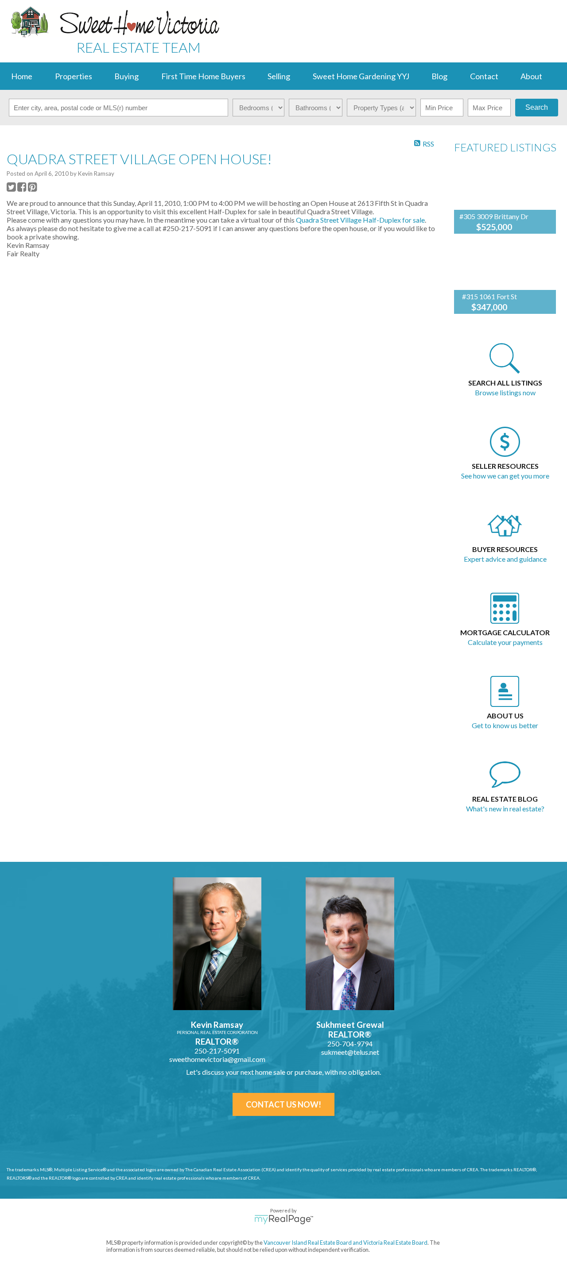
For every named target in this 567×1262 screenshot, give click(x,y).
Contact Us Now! (283, 1104)
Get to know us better (505, 725)
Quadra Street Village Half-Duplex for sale (360, 220)
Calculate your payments (505, 642)
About (531, 76)
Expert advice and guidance (505, 559)
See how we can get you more (505, 475)
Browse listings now (505, 392)
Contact (484, 76)
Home (21, 76)
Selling (279, 76)
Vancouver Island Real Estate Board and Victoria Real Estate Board (345, 1242)
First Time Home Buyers (203, 76)
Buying (126, 76)
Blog (439, 76)
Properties (73, 76)
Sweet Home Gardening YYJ (361, 76)
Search (536, 107)
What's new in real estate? (505, 808)
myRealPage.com (284, 1219)
